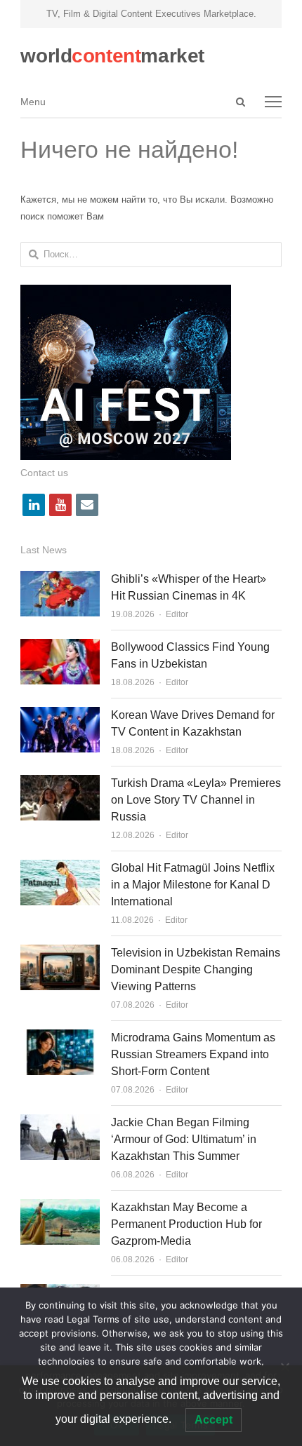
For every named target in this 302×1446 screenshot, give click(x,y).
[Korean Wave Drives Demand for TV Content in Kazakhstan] (60, 715)
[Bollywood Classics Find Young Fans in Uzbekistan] (60, 647)
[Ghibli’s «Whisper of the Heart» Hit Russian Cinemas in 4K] (60, 579)
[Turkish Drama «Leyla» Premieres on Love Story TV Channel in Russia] (60, 783)
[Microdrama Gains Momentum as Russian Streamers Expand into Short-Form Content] (60, 1037)
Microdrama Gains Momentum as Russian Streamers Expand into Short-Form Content (193, 1054)
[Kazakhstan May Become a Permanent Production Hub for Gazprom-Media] (60, 1207)
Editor (177, 614)
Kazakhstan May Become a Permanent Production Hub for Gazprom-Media (186, 1224)
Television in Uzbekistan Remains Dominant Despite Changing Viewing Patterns (195, 969)
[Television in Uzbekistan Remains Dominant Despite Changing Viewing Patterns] (60, 952)
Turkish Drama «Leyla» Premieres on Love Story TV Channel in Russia (196, 800)
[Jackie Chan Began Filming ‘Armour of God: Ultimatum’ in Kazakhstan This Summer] (60, 1122)
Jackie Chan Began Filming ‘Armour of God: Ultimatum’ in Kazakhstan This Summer (183, 1139)
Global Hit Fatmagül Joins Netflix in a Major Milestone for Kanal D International (193, 884)
